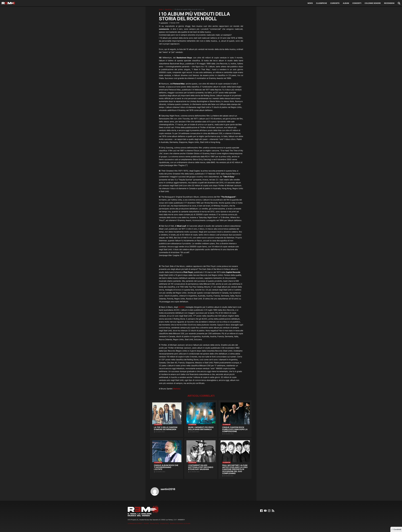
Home (161, 9)
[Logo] (8, 3)
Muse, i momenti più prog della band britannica (201, 428)
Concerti (356, 3)
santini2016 (164, 23)
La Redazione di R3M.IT (135, 523)
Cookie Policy (164, 523)
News (310, 3)
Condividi (397, 529)
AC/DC (181, 307)
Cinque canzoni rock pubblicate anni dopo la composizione (234, 429)
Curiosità (335, 3)
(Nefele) (176, 389)
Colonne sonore (373, 3)
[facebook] (261, 510)
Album (346, 3)
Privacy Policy (154, 523)
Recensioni (389, 3)
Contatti (146, 523)
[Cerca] (399, 3)
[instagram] (269, 510)
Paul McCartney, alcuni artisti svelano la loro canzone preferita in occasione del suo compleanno (235, 469)
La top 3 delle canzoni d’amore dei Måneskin (165, 428)
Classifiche (321, 3)
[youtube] (265, 510)
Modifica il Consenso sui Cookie (180, 523)
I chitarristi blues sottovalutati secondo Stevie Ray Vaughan (200, 467)
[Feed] (273, 510)
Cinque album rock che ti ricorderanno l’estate (166, 467)
